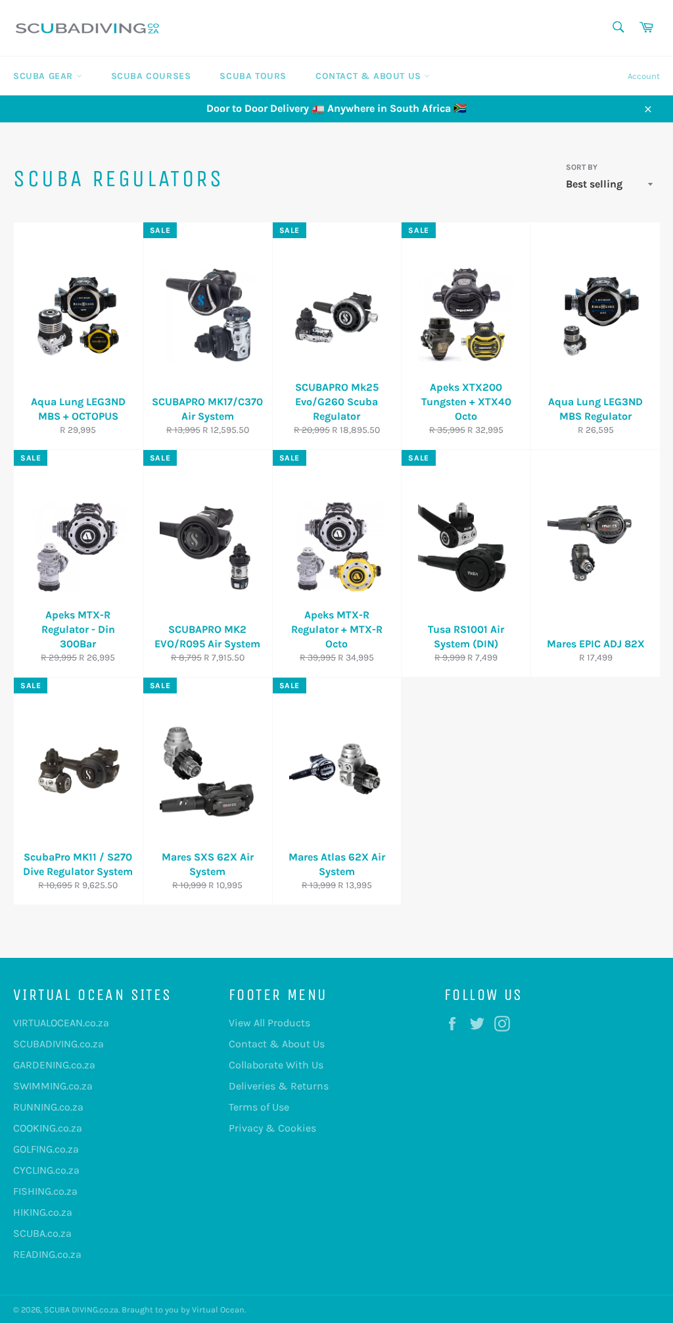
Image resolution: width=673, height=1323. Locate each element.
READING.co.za (47, 1254)
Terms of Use (259, 1107)
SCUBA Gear (44, 76)
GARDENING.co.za (54, 1065)
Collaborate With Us (276, 1065)
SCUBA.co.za (42, 1233)
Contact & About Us (369, 76)
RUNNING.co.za (48, 1107)
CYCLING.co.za (46, 1170)
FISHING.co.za (45, 1191)
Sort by (581, 167)
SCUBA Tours (253, 76)
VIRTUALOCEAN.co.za (61, 1022)
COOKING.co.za (47, 1128)
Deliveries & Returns (279, 1086)
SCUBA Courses (151, 76)
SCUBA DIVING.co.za (81, 1309)
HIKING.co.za (42, 1212)
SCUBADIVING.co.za (58, 1043)
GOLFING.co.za (46, 1149)
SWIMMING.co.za (53, 1086)
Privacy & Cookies (272, 1128)
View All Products (269, 1022)
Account (644, 76)
